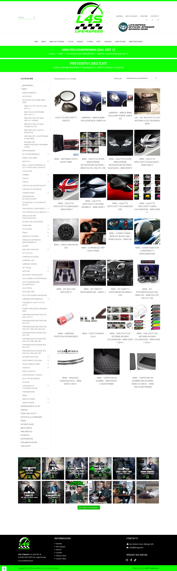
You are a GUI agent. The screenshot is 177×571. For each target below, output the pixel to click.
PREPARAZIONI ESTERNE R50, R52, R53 (34, 334)
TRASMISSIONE (28, 392)
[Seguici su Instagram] (147, 19)
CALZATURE (27, 171)
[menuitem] (36, 41)
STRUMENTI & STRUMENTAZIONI (29, 387)
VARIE (24, 395)
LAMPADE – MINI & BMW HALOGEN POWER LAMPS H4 (120, 115)
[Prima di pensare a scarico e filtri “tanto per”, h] (100, 492)
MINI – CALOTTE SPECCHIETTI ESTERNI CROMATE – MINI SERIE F (93, 204)
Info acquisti (132, 16)
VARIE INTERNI (28, 402)
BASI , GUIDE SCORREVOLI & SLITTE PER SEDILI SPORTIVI (33, 166)
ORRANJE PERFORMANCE (32, 299)
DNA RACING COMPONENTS (33, 208)
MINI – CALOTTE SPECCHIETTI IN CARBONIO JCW (120, 206)
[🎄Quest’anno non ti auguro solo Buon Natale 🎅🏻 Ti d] (124, 492)
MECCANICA (26, 428)
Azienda (119, 16)
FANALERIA (26, 225)
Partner (144, 16)
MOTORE (26, 271)
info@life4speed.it (136, 547)
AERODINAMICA (28, 150)
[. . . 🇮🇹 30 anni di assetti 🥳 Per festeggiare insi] (147, 492)
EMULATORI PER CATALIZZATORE (29, 217)
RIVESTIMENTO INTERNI (32, 360)
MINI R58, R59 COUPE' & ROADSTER (34, 131)
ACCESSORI (26, 96)
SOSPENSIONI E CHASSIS (32, 375)
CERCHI (25, 182)
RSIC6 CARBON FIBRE (31, 364)
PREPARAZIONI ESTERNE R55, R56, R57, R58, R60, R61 (34, 340)
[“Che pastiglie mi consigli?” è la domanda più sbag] (124, 468)
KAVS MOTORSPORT (30, 249)
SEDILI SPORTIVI (29, 371)
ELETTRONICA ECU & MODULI (34, 212)
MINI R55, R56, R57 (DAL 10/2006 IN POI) (34, 125)
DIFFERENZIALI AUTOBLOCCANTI (29, 197)
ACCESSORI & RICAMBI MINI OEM (80, 53)
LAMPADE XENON (29, 264)
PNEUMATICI (26, 431)
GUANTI (25, 246)
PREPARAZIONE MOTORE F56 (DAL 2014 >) (34, 315)
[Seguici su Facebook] (152, 19)
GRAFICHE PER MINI (30, 236)
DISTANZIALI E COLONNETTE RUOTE (34, 203)
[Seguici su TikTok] (158, 19)
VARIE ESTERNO (28, 399)
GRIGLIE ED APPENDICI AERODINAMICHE (31, 241)
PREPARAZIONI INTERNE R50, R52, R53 (34, 346)
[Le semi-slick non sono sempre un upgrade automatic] (53, 468)
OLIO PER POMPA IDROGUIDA (34, 295)
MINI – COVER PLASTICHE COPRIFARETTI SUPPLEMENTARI (147, 250)
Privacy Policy (61, 555)
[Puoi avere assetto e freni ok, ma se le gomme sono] (76, 468)
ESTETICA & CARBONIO (31, 417)
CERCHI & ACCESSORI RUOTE (34, 185)
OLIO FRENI (27, 288)
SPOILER (25, 382)
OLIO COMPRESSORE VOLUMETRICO (30, 283)
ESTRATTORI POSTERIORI (32, 222)
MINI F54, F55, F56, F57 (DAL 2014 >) (35, 107)
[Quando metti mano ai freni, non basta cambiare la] (29, 492)
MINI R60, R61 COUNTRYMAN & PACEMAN (36, 137)
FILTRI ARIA (27, 229)
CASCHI (25, 178)
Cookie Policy (61, 558)
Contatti (154, 16)
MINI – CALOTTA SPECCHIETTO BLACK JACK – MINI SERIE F (147, 162)
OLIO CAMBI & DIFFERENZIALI (34, 278)
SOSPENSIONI (27, 439)
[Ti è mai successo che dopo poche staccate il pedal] (147, 468)
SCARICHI (26, 367)
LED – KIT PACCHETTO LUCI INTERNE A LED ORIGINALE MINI (147, 120)
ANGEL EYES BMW (29, 158)
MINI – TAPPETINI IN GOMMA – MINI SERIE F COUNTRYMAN (106, 380)
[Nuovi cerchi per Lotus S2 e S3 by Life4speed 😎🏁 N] (29, 468)
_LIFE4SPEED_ (27, 85)
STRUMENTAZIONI (29, 442)
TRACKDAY (26, 446)
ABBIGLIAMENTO (29, 93)
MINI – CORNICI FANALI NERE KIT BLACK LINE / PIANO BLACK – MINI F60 (120, 236)
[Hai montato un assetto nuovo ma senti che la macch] (53, 492)
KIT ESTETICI (27, 253)
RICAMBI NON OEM (30, 357)
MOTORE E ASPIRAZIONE (32, 275)
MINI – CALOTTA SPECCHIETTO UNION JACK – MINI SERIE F (65, 206)
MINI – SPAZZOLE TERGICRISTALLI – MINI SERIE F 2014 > (70, 380)
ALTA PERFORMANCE (31, 154)
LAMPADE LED (28, 260)
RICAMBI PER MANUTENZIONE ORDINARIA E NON (36, 144)
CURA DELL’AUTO (28, 413)
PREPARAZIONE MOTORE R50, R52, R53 (34, 321)
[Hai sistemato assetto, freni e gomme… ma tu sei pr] (100, 468)
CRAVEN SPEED (28, 193)
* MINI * (61, 53)
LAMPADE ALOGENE (30, 257)
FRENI (24, 232)
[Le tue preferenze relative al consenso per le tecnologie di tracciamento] (4, 568)
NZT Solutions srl (152, 568)
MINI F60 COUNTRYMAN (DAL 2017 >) (34, 113)
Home (51, 53)
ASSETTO (26, 161)
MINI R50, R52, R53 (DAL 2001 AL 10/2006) (34, 119)
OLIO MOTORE (28, 292)
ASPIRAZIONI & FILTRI (30, 406)
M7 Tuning (26, 267)
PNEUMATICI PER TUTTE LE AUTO (33, 303)
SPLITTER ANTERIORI (30, 378)
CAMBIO (25, 175)
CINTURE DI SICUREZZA (31, 189)
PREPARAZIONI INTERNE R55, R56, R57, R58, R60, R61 (34, 352)
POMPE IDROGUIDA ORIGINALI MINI (34, 309)
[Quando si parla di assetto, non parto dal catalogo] (76, 492)
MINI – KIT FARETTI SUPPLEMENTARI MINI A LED (120, 292)
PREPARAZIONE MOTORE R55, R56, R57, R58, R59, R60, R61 (34, 327)
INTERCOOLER (27, 424)
